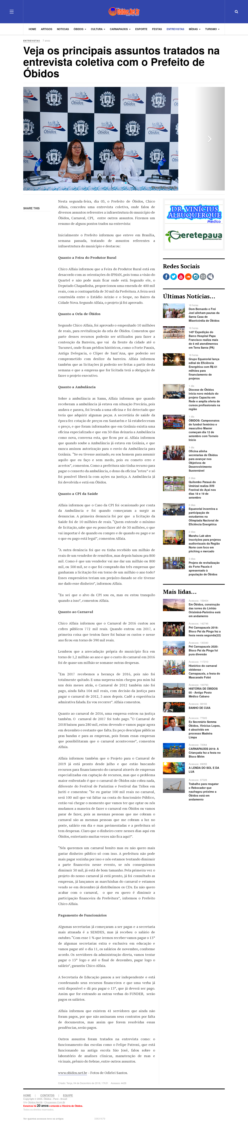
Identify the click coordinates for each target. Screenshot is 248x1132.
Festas (157, 29)
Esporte (141, 29)
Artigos (46, 29)
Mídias (194, 29)
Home (32, 29)
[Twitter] (173, 276)
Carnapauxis (119, 29)
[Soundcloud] (188, 276)
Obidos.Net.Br (35, 1102)
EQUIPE (68, 1095)
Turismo (211, 29)
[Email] (203, 276)
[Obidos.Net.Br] (124, 11)
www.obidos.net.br (72, 1072)
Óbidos (79, 29)
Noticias (63, 29)
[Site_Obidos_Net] (194, 224)
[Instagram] (195, 276)
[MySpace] (210, 276)
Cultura (97, 29)
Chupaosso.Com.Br (54, 1102)
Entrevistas (175, 29)
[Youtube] (181, 276)
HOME (27, 1095)
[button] (38, 139)
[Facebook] (166, 276)
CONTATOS (47, 1095)
